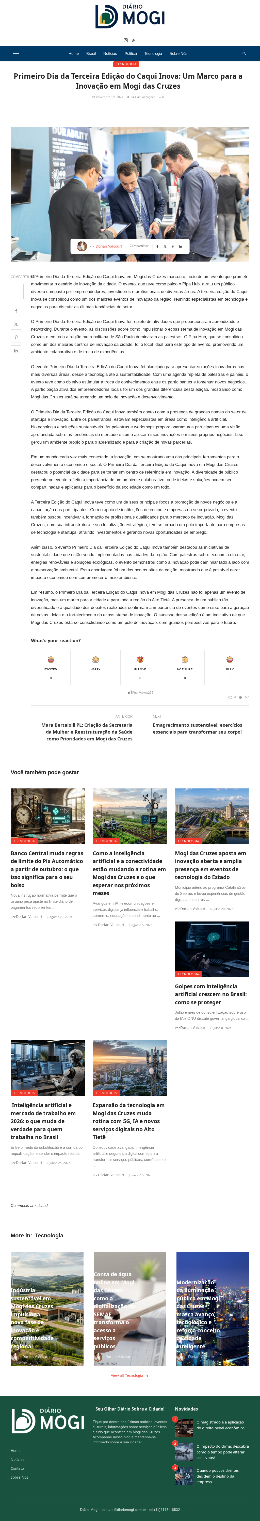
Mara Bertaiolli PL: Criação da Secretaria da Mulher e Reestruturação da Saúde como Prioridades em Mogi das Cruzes (87, 732)
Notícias (110, 53)
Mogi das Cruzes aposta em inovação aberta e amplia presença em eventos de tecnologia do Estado (210, 865)
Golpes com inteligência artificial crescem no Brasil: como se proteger (211, 994)
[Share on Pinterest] (16, 337)
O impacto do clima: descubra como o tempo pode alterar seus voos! (223, 1452)
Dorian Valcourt (109, 246)
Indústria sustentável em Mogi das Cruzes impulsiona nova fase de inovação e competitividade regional (32, 1318)
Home (74, 53)
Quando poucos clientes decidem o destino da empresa (218, 1476)
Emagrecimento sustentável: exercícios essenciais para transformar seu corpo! (197, 728)
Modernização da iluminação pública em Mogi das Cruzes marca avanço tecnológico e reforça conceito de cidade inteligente (198, 1314)
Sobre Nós (178, 53)
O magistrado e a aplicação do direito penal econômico (221, 1424)
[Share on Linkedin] (16, 350)
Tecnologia (153, 53)
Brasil (91, 53)
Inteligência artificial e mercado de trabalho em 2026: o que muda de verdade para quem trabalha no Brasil (43, 1121)
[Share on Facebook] (16, 311)
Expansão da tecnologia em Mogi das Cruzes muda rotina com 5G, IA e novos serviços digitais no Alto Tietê (129, 1121)
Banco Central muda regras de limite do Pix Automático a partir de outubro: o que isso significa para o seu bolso (47, 869)
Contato (17, 1468)
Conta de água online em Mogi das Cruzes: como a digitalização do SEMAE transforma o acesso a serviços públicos (114, 1310)
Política (131, 53)
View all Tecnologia (127, 1375)
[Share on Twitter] (16, 324)
